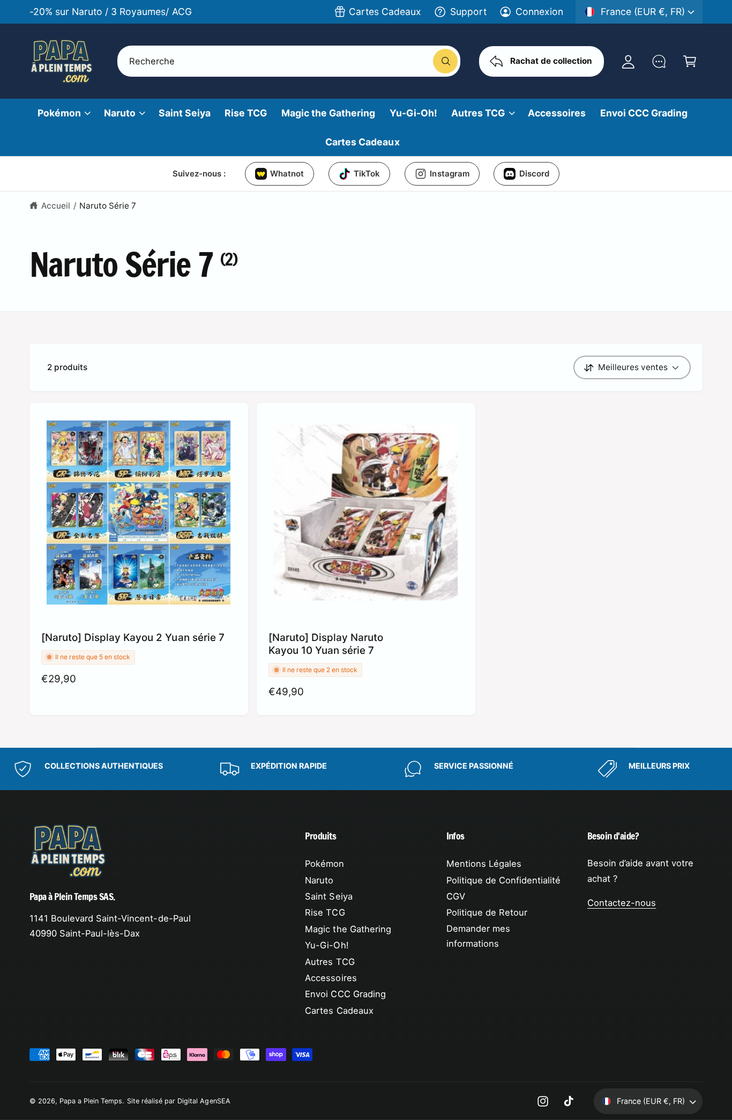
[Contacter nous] (659, 61)
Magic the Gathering (348, 929)
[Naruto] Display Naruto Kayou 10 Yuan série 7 (325, 644)
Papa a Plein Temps (90, 1101)
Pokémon (59, 113)
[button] (689, 61)
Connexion (539, 11)
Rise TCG (325, 912)
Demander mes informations (478, 936)
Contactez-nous (621, 902)
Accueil (55, 206)
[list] (366, 769)
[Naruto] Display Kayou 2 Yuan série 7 (133, 637)
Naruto (120, 113)
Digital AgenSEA (203, 1101)
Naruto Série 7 (107, 206)
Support (468, 11)
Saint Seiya (328, 896)
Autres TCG (478, 113)
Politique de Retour (486, 912)
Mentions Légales (483, 863)
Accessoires (330, 977)
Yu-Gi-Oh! (326, 945)
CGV (455, 896)
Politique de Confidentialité (503, 880)
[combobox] (289, 61)
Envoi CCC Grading (345, 994)
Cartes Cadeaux (385, 11)
